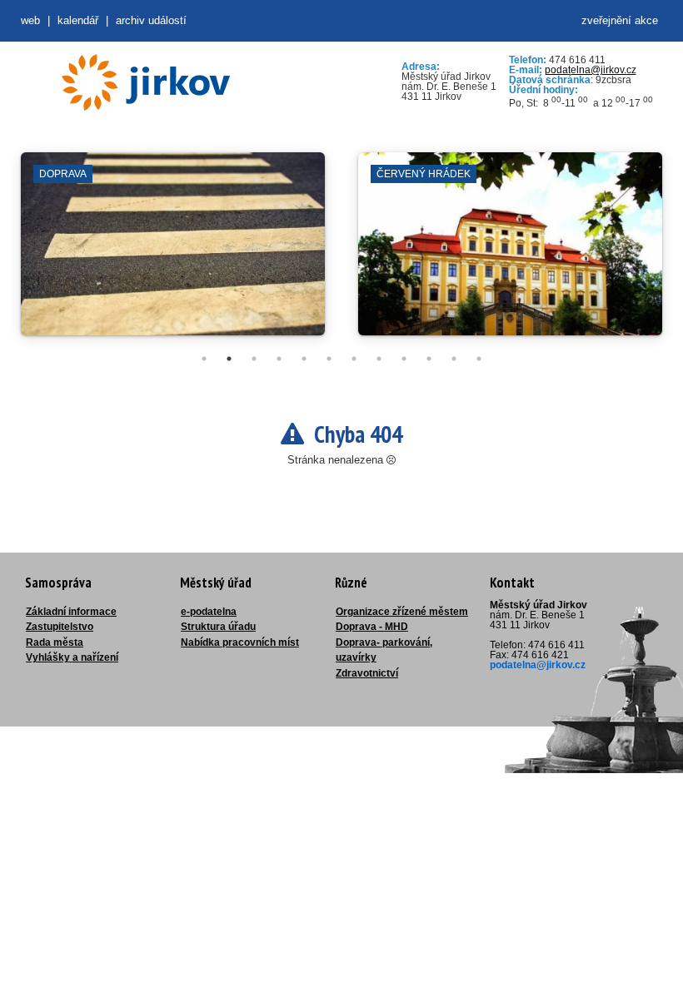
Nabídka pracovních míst (240, 642)
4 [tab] (279, 358)
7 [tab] (354, 358)
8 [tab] (379, 358)
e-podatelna (209, 612)
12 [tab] (479, 358)
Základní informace (71, 612)
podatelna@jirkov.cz (590, 70)
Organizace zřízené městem (402, 612)
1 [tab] (204, 358)
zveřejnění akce (619, 20)
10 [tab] (429, 358)
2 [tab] (229, 358)
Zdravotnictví (367, 673)
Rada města (54, 642)
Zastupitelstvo (59, 627)
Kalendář (77, 20)
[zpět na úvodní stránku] (146, 82)
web (30, 20)
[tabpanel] (173, 252)
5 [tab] (304, 358)
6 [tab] (329, 358)
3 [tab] (254, 358)
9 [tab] (404, 358)
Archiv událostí (151, 20)
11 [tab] (454, 358)
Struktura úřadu (218, 627)
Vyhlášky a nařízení (72, 657)
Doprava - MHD (372, 627)
